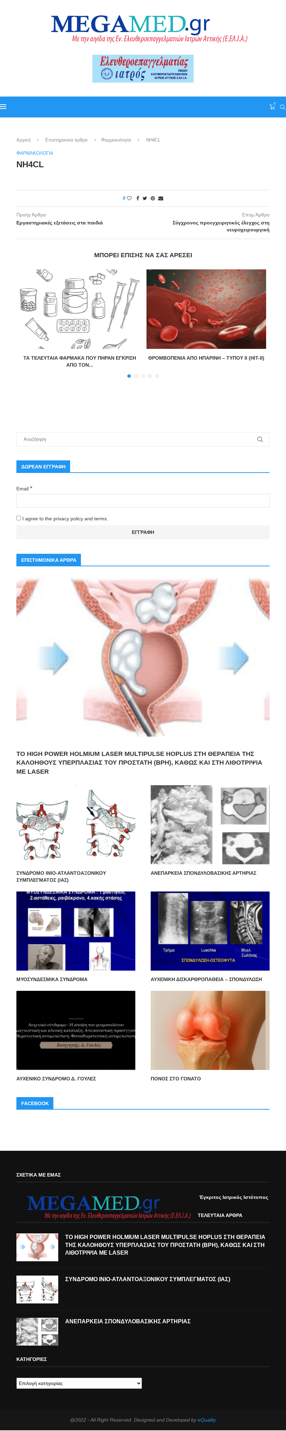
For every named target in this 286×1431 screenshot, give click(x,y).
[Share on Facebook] (137, 198)
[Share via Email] (160, 198)
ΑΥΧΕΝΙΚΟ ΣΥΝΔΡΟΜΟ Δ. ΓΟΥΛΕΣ (56, 1078)
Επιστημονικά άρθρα (66, 140)
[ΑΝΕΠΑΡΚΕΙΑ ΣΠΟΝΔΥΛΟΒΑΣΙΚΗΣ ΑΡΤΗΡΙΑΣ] (210, 824)
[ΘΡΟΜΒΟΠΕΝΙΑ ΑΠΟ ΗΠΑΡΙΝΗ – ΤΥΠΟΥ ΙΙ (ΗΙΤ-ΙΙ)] (206, 309)
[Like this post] (129, 198)
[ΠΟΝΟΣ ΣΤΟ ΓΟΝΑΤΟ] (210, 1030)
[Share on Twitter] (145, 198)
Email (24, 488)
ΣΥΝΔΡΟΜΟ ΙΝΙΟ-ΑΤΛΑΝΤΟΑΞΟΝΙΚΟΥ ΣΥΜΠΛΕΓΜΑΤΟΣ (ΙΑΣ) (61, 876)
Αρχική (23, 140)
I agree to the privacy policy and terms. (64, 518)
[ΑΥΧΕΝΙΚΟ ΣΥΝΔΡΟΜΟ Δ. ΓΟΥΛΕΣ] (75, 1030)
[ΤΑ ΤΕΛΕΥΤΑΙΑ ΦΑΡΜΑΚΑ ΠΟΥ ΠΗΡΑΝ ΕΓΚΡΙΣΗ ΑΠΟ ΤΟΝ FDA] (80, 309)
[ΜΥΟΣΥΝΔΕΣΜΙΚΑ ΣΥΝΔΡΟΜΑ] (75, 931)
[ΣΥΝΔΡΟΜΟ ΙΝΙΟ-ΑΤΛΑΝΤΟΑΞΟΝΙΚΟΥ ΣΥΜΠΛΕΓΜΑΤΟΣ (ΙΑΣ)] (75, 824)
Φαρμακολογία (116, 140)
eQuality (207, 1420)
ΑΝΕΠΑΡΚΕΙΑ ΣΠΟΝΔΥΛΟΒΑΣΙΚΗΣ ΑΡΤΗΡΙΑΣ (203, 873)
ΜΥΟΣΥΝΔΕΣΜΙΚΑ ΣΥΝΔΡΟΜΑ (52, 979)
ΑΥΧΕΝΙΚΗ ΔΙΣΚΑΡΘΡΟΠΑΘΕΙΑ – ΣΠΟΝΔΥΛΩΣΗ (206, 979)
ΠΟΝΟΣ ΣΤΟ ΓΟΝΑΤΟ (176, 1078)
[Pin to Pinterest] (153, 198)
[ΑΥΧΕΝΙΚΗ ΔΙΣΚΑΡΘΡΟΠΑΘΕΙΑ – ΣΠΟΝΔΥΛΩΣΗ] (210, 931)
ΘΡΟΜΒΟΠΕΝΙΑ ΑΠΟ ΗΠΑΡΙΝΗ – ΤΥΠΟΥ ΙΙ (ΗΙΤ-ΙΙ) (206, 358)
